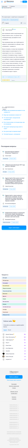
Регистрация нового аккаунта (14, 380)
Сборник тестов (14, 391)
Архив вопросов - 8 (14, 419)
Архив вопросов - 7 (14, 417)
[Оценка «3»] (6, 80)
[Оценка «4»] (7, 80)
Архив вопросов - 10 (14, 424)
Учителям (14, 398)
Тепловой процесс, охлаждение (12, 134)
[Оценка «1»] (3, 80)
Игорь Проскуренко (10, 337)
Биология (5, 293)
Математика (6, 301)
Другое (4, 296)
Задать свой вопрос (14, 227)
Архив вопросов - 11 (13, 426)
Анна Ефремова (9, 348)
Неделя (5, 329)
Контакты (14, 396)
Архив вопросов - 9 (13, 422)
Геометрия (5, 312)
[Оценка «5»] (9, 80)
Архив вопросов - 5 (14, 413)
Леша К (7, 342)
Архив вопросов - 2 (14, 406)
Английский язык (7, 306)
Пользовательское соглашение (14, 431)
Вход (25, 1)
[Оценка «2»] (4, 80)
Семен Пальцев (9, 356)
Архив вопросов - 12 (14, 427)
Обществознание (6, 222)
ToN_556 (8, 351)
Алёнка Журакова (10, 353)
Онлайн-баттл (14, 393)
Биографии (14, 384)
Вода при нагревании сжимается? (12, 115)
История (5, 171)
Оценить (13, 80)
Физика (4, 304)
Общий (9, 329)
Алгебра (5, 309)
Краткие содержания (14, 386)
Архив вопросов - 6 (14, 415)
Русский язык (6, 285)
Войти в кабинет (14, 377)
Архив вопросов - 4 (14, 410)
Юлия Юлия (8, 345)
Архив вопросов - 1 (14, 404)
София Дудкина (9, 339)
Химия (4, 298)
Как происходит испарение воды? (12, 131)
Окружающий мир (14, 19)
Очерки (14, 387)
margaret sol (8, 359)
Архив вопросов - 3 (14, 408)
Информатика (6, 314)
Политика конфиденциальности (14, 433)
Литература (5, 158)
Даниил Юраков (9, 334)
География (5, 283)
